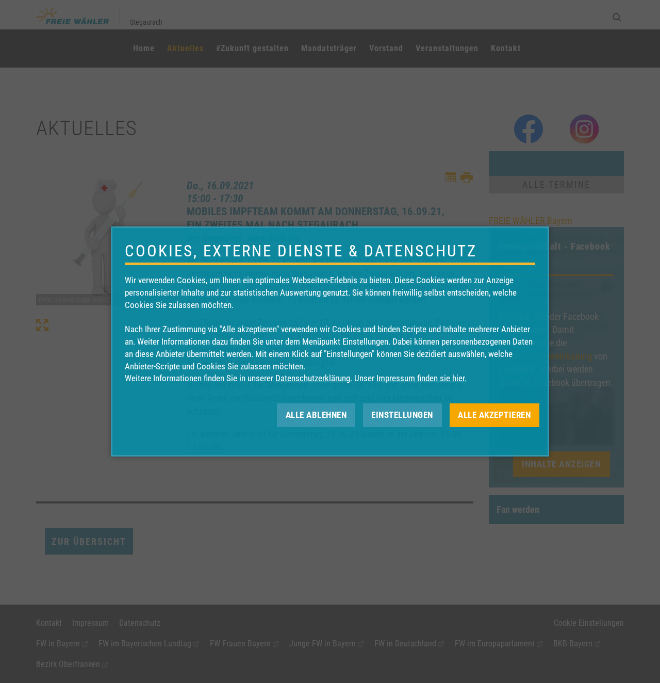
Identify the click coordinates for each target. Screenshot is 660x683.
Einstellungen (402, 415)
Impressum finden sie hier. (421, 378)
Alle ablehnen (316, 415)
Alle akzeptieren (494, 415)
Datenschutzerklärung (312, 378)
